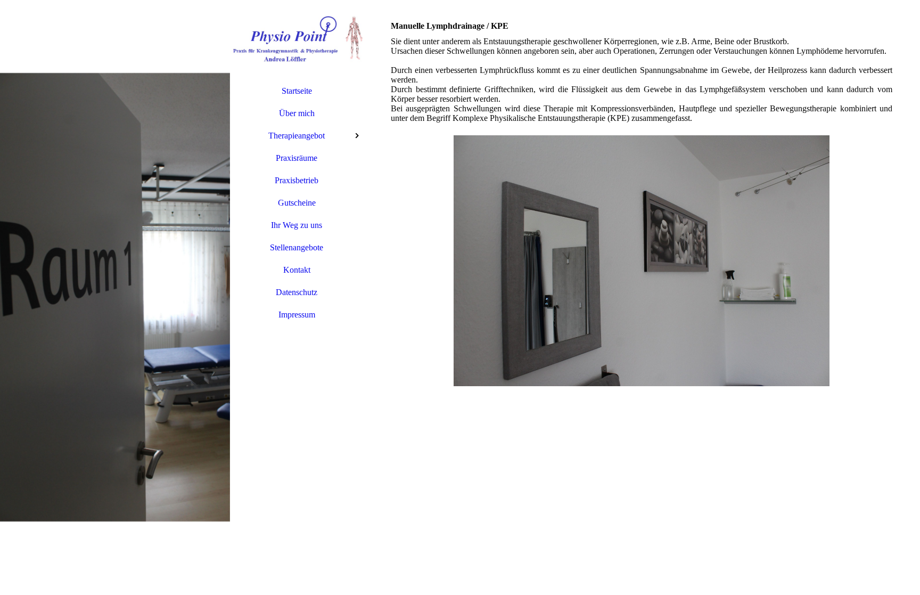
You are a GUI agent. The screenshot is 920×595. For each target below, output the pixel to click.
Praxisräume (296, 157)
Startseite (297, 90)
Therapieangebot (296, 135)
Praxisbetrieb (296, 180)
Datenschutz (296, 292)
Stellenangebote (296, 247)
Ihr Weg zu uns (296, 225)
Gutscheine (297, 202)
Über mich (297, 113)
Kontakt (296, 269)
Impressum (296, 314)
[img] (115, 297)
